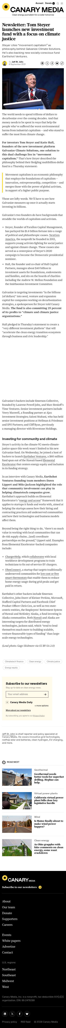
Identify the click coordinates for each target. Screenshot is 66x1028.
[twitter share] (47, 63)
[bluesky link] (27, 1014)
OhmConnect (13, 569)
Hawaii (37, 617)
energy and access (30, 500)
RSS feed (25, 1022)
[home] (33, 7)
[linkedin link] (5, 1014)
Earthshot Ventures (34, 456)
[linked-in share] (42, 63)
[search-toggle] (58, 3)
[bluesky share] (57, 63)
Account (39, 3)
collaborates (36, 556)
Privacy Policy (38, 716)
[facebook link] (19, 1014)
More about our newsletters (18, 710)
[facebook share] (52, 63)
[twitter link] (12, 1014)
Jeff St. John (8, 734)
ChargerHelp (12, 556)
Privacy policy (9, 1022)
